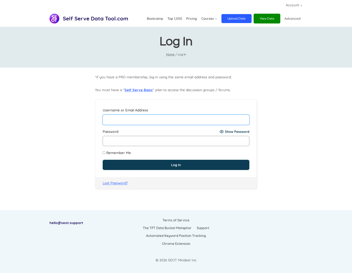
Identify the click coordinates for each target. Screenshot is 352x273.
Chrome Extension (176, 244)
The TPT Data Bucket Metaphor (167, 228)
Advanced (292, 18)
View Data (267, 18)
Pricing (191, 19)
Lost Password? (115, 183)
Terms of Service (176, 220)
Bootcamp (155, 19)
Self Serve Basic (138, 90)
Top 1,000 (174, 19)
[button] (301, 5)
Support (203, 228)
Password (110, 131)
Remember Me (118, 153)
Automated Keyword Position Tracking (176, 236)
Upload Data (236, 18)
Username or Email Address (125, 110)
